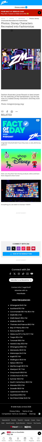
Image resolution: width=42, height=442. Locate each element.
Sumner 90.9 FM (16, 379)
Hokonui (29, 423)
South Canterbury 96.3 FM (21, 382)
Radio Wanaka (20, 423)
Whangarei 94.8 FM (18, 305)
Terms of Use (27, 411)
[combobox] (16, 30)
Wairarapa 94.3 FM (18, 353)
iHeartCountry (10, 423)
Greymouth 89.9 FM (18, 372)
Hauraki (27, 420)
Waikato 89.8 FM (17, 321)
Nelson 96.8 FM (16, 363)
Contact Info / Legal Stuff (21, 287)
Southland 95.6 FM (17, 395)
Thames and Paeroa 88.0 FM (22, 324)
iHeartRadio (21, 293)
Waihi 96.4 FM (16, 315)
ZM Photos (21, 18)
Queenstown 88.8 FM (19, 391)
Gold (2, 423)
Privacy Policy (15, 411)
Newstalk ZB (5, 420)
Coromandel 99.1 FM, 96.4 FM (22, 311)
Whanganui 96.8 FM (18, 347)
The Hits (13, 420)
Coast (33, 420)
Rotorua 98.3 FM (17, 331)
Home (3, 18)
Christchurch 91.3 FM (18, 375)
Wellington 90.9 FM (18, 359)
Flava (38, 420)
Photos (11, 18)
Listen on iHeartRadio (21, 433)
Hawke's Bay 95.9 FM (18, 343)
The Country (37, 423)
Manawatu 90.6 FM (18, 350)
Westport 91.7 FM (17, 369)
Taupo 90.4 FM (16, 337)
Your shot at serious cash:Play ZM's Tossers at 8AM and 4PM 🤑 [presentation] (21, 12)
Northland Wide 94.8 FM (20, 398)
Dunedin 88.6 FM (17, 388)
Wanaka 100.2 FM (17, 385)
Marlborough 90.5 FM (19, 366)
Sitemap (32, 414)
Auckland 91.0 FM (17, 308)
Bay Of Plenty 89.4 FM (19, 327)
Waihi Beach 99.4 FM (18, 318)
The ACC (20, 420)
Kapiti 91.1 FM (15, 356)
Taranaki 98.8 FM (17, 340)
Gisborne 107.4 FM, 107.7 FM (21, 334)
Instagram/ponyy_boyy (15, 104)
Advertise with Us (21, 290)
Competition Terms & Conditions (14, 414)
